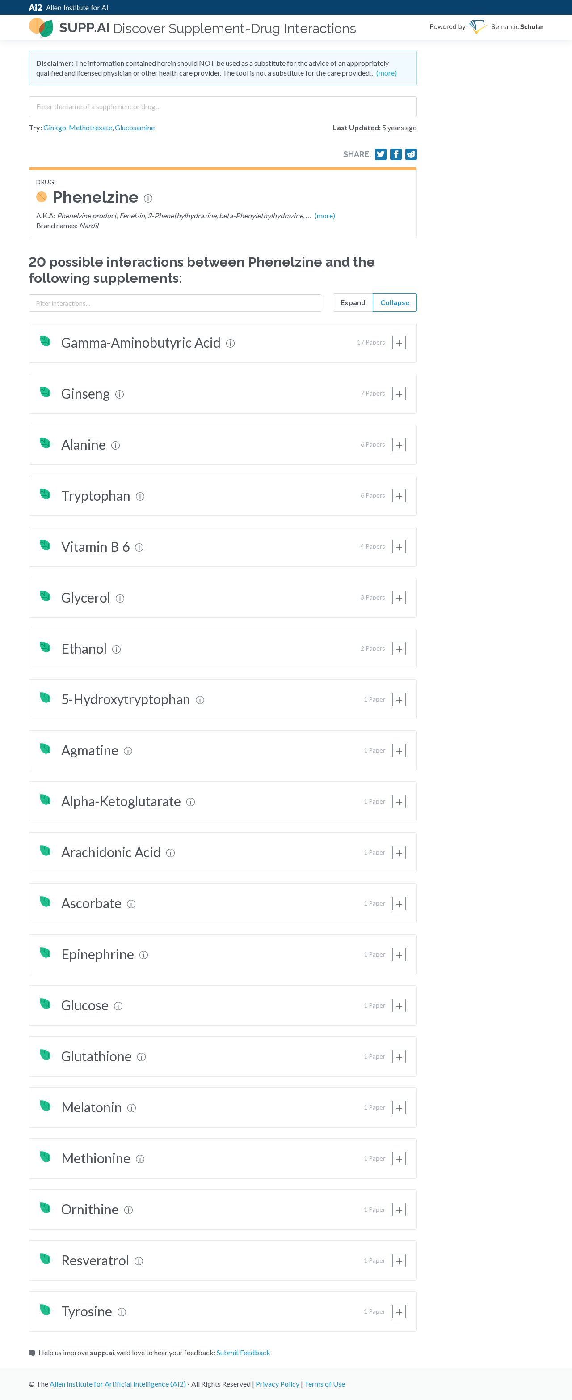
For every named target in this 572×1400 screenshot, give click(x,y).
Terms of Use (324, 1383)
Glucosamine (135, 127)
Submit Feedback (243, 1352)
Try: (35, 127)
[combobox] (223, 103)
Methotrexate (90, 127)
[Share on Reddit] (411, 154)
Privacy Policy (277, 1383)
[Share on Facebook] (396, 154)
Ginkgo (54, 127)
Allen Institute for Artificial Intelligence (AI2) (118, 1383)
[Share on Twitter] (381, 154)
